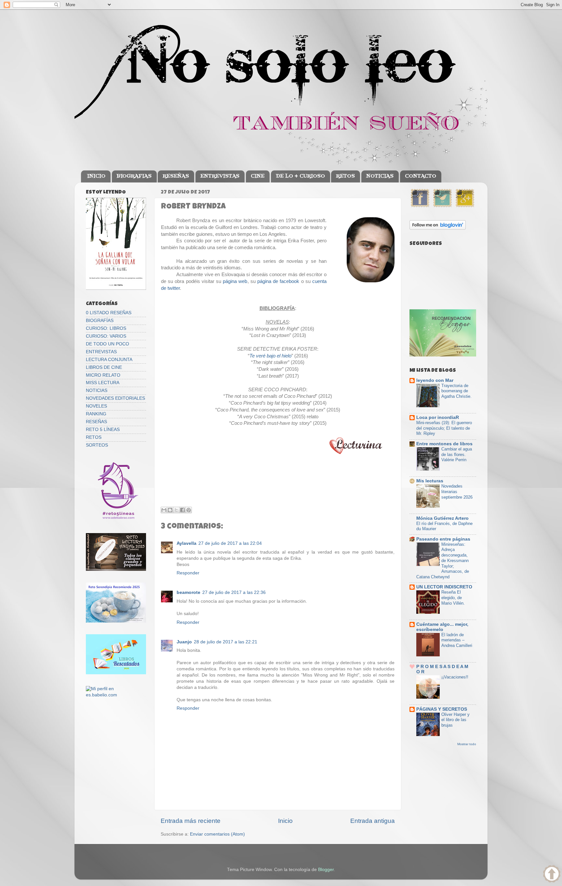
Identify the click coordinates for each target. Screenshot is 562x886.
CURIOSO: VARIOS (106, 336)
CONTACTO (420, 176)
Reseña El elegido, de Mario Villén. (453, 597)
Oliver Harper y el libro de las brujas (455, 720)
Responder (188, 573)
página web (235, 281)
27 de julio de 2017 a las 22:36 (234, 592)
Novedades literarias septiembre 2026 (457, 491)
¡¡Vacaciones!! (454, 677)
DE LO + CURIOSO (300, 176)
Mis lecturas (429, 480)
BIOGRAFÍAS (100, 320)
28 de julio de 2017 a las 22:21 (225, 641)
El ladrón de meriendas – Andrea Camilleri (456, 640)
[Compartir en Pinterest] (188, 510)
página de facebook (278, 281)
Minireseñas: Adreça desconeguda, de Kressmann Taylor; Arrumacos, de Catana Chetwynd (442, 560)
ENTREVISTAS (219, 176)
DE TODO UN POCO (107, 344)
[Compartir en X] (176, 510)
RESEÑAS (176, 176)
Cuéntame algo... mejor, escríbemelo (442, 627)
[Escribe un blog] (170, 510)
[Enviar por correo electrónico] (164, 510)
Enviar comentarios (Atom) (217, 834)
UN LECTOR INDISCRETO (444, 586)
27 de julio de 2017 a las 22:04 (230, 543)
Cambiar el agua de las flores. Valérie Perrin (456, 454)
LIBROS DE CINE (104, 367)
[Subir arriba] (551, 874)
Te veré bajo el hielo (270, 355)
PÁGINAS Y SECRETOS (441, 709)
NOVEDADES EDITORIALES (115, 398)
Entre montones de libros (444, 443)
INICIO (96, 176)
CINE (257, 176)
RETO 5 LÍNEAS (103, 429)
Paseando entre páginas (443, 539)
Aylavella (186, 543)
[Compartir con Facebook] (182, 510)
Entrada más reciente (191, 820)
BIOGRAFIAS (134, 176)
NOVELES (96, 406)
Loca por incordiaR (437, 417)
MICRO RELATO (103, 375)
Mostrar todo (466, 744)
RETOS (345, 176)
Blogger (326, 869)
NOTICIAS (380, 176)
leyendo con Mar (434, 380)
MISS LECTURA (102, 382)
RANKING (96, 413)
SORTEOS (97, 445)
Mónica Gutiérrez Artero (442, 518)
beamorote (188, 592)
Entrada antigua (372, 820)
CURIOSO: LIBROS (106, 328)
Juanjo (184, 641)
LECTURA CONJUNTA (109, 359)
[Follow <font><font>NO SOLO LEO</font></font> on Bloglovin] (437, 228)
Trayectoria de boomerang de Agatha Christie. (456, 391)
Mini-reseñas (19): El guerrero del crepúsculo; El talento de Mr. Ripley (444, 428)
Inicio (285, 820)
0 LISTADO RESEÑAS (108, 312)
